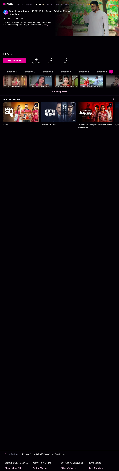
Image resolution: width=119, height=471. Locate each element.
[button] (16, 81)
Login (111, 4)
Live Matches (96, 468)
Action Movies (40, 468)
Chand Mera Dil (13, 468)
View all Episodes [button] (59, 92)
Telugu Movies (68, 468)
